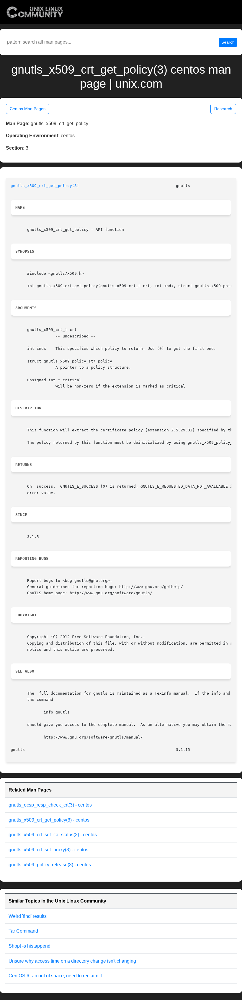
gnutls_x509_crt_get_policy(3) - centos (49, 819)
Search (228, 42)
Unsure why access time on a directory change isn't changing (72, 960)
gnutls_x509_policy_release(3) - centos (50, 864)
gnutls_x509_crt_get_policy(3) (45, 185)
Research (223, 108)
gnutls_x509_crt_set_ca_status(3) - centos (53, 834)
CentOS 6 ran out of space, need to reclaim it (55, 975)
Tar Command (23, 930)
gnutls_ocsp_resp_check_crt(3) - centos (50, 804)
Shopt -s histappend (29, 945)
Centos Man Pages (27, 108)
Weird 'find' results (28, 916)
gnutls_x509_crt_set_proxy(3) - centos (48, 849)
